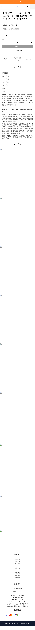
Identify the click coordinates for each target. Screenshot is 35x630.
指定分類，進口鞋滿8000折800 (11, 25)
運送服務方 (17, 575)
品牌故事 (17, 559)
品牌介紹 (17, 561)
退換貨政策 (17, 577)
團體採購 (17, 573)
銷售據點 (17, 563)
